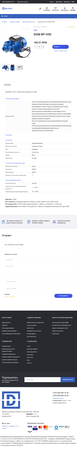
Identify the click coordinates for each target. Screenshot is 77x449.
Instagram (12, 426)
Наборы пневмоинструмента (11, 357)
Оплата (29, 363)
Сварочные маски (57, 331)
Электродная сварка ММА (60, 322)
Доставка (59, 1)
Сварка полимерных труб (60, 328)
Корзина (72, 10)
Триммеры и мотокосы (34, 331)
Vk (17, 426)
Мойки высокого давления (35, 322)
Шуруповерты (6, 322)
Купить (56, 47)
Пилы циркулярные (8, 328)
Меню (6, 16)
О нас (51, 1)
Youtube (4, 428)
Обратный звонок (22, 1)
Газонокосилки (31, 325)
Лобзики (4, 325)
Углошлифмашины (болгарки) (11, 333)
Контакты (67, 1)
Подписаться (68, 379)
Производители (32, 352)
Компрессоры (6, 346)
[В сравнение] (27, 29)
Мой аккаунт (65, 10)
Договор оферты (32, 349)
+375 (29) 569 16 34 (7, 1)
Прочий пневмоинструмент (10, 362)
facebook (5, 426)
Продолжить (63, 296)
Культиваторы (31, 336)
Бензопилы (30, 328)
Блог (73, 1)
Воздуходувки (31, 333)
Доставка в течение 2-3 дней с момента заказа (15, 222)
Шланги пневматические (9, 359)
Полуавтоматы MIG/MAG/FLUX (61, 325)
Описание (7, 85)
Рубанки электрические (9, 331)
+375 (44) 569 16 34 (60, 395)
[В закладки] (23, 29)
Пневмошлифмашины (9, 354)
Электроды (55, 333)
